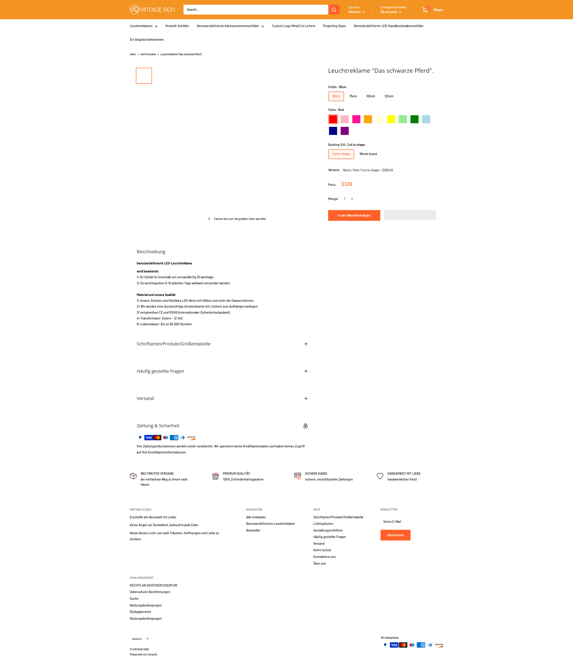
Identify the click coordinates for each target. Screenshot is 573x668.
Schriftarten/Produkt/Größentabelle (338, 517)
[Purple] (345, 131)
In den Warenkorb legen (354, 215)
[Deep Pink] (356, 119)
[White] (356, 131)
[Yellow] (391, 119)
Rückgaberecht (140, 612)
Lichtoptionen (323, 523)
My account (389, 12)
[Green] (415, 119)
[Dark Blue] (333, 131)
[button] (410, 215)
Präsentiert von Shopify (143, 654)
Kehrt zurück (322, 550)
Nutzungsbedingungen (146, 605)
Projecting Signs (334, 26)
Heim (133, 54)
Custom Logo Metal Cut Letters (293, 26)
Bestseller (253, 530)
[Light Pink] (345, 119)
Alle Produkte (148, 54)
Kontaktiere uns (324, 557)
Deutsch (136, 638)
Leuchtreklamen (141, 26)
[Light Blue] (426, 119)
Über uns (319, 563)
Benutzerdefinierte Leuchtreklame (270, 523)
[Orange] (368, 119)
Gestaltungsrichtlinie (328, 530)
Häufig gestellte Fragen (329, 537)
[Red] (333, 119)
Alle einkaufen (256, 517)
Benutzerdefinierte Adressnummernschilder (228, 26)
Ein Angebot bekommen (147, 39)
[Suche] (334, 10)
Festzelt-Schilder (177, 26)
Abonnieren (395, 535)
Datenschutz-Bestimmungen (150, 592)
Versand (319, 543)
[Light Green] (403, 119)
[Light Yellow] (380, 119)
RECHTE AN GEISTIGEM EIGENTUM (153, 585)
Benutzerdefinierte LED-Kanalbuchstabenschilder (389, 26)
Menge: (333, 199)
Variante (334, 170)
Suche (134, 598)
